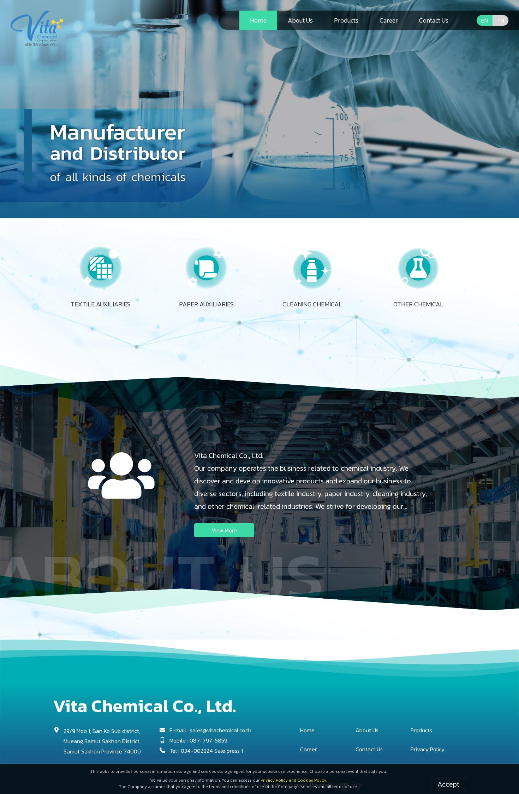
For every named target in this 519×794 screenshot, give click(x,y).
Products (421, 730)
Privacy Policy (428, 749)
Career (308, 749)
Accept (448, 784)
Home (307, 730)
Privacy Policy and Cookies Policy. (294, 780)
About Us (367, 730)
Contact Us (369, 749)
